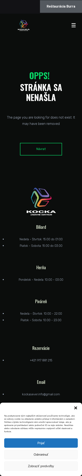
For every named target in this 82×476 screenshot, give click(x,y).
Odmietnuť (41, 454)
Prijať (41, 443)
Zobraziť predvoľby (41, 466)
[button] (76, 408)
